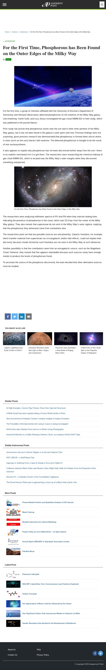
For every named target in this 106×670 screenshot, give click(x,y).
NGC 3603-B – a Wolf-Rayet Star (20, 457)
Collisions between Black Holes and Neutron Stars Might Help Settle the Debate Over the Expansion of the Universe (51, 470)
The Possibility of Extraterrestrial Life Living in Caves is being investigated (37, 424)
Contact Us (12, 655)
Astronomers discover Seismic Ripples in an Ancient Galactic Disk (34, 452)
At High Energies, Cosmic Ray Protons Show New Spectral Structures (36, 408)
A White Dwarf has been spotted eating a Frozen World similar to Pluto (35, 413)
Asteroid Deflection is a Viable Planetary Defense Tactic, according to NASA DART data (43, 434)
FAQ (39, 649)
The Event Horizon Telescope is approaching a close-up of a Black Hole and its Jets (41, 482)
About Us (12, 649)
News (8, 59)
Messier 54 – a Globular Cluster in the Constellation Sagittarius (32, 477)
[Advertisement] (53, 19)
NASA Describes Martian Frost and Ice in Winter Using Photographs (35, 429)
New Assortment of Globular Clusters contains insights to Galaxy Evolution (37, 418)
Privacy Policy (43, 655)
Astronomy (10, 41)
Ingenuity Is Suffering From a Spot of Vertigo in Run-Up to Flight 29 (34, 463)
